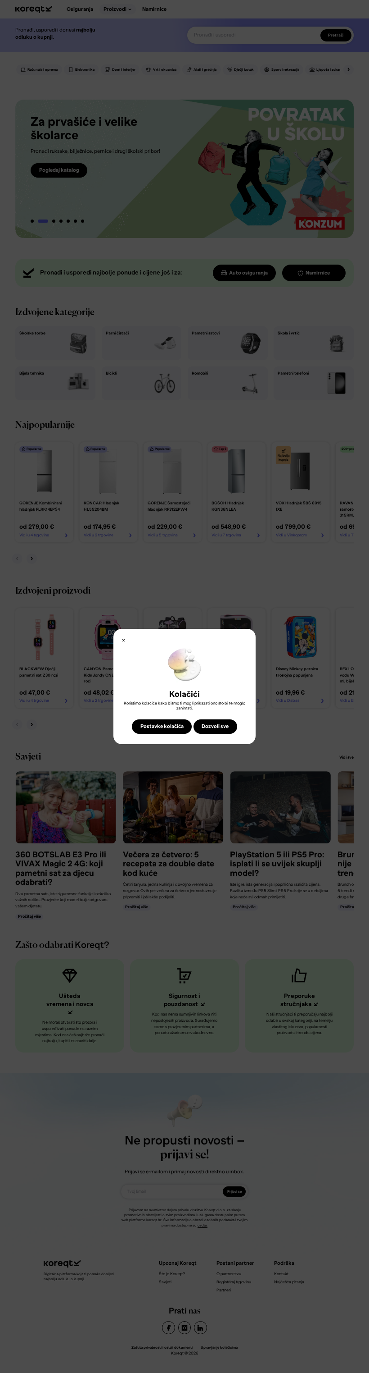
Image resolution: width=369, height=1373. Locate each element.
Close (124, 640)
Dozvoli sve (215, 726)
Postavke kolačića (162, 726)
